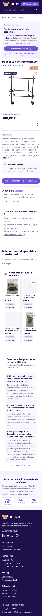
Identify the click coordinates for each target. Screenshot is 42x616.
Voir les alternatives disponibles (19, 181)
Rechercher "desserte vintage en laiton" (22, 54)
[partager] (37, 124)
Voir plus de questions (21, 466)
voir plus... (6, 158)
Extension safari (8, 597)
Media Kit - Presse (9, 560)
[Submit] (36, 10)
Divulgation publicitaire (11, 608)
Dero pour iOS (7, 577)
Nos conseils (7, 547)
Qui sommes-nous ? (10, 531)
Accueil (4, 18)
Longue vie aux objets (11, 563)
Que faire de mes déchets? (13, 567)
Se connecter (32, 4)
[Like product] (36, 73)
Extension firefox (9, 594)
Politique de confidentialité (13, 605)
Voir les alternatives (19, 49)
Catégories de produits (11, 550)
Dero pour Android (9, 580)
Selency (18, 190)
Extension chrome (9, 590)
